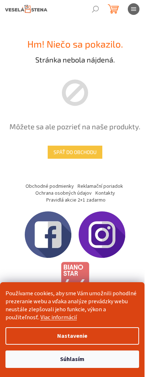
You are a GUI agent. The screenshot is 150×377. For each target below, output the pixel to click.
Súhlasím (72, 359)
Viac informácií (58, 317)
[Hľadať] (95, 9)
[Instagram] (102, 234)
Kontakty (105, 193)
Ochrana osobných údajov (63, 193)
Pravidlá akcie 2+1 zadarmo (76, 200)
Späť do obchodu (75, 152)
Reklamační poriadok (100, 186)
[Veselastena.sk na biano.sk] (75, 281)
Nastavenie (72, 336)
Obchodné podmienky (49, 186)
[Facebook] (48, 234)
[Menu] (133, 9)
